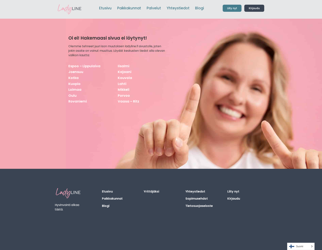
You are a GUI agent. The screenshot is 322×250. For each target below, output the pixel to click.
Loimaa (74, 89)
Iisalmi (123, 66)
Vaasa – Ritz (128, 101)
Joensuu (75, 71)
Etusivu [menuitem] (105, 8)
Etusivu (107, 191)
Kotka (73, 77)
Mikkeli (123, 89)
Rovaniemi (77, 101)
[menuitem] (129, 8)
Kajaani (124, 71)
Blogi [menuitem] (199, 8)
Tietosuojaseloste (199, 206)
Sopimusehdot (196, 198)
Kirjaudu (233, 198)
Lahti (122, 83)
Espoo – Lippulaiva (84, 66)
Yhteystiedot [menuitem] (178, 8)
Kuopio (74, 83)
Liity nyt (233, 191)
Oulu (72, 95)
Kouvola (125, 77)
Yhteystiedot (195, 191)
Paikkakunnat (112, 198)
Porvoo (124, 95)
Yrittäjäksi (151, 191)
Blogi (105, 206)
